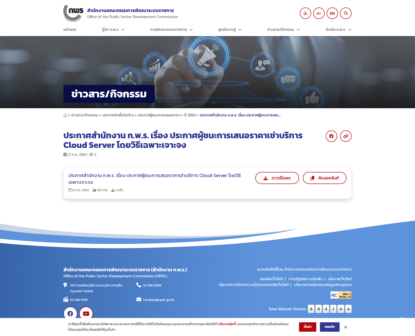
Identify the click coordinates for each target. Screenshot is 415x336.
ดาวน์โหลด (281, 178)
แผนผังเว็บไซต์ (271, 279)
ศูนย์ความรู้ (227, 29)
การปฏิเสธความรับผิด (305, 279)
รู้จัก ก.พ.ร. (110, 29)
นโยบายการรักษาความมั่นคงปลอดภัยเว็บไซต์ (254, 284)
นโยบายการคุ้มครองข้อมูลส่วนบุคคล (323, 284)
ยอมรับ (330, 326)
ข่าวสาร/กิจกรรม (280, 29)
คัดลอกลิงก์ (328, 178)
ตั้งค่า (307, 326)
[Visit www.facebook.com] (70, 314)
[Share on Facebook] (331, 136)
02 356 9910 (79, 299)
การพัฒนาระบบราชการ (168, 29)
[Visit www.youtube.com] (86, 314)
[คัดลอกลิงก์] (346, 136)
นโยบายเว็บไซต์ (340, 279)
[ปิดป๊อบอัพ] (345, 327)
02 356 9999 (152, 285)
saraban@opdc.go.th (158, 299)
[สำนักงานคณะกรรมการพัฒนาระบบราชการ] (73, 13)
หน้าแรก (69, 29)
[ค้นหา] (346, 13)
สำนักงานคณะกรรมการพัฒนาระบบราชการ (130, 10)
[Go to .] (65, 115)
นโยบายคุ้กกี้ (227, 324)
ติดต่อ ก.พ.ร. (336, 29)
